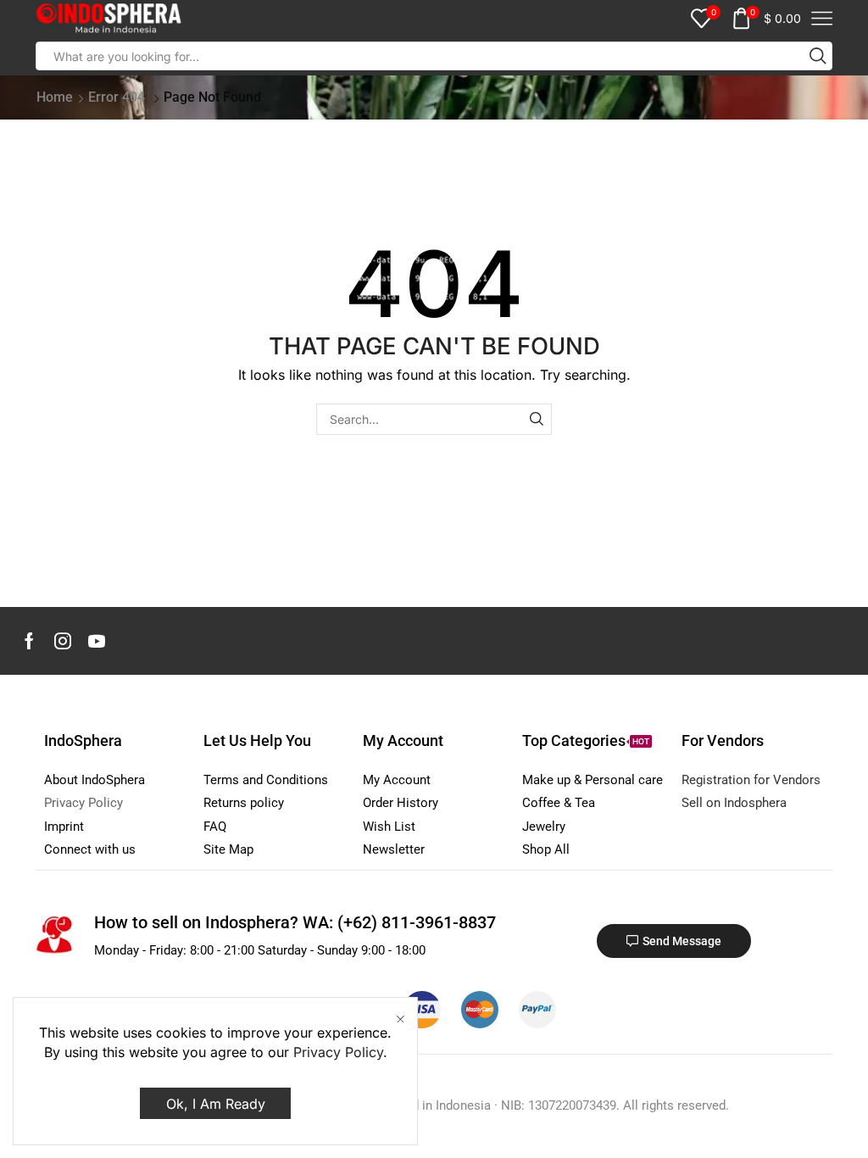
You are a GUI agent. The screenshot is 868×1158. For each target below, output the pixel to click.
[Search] (536, 419)
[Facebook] (29, 640)
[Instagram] (62, 640)
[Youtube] (96, 640)
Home (54, 97)
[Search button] (818, 56)
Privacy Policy (338, 1052)
